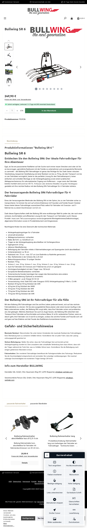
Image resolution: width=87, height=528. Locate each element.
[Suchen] (65, 18)
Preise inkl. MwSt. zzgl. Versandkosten (18, 99)
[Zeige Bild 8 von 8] (61, 89)
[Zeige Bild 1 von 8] (36, 89)
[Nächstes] (80, 67)
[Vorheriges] (17, 67)
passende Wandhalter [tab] (38, 404)
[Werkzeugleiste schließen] (47, 455)
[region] (43, 67)
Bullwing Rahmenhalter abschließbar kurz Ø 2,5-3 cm (24, 437)
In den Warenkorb (49, 111)
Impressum (26, 481)
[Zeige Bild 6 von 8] (54, 89)
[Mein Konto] (71, 18)
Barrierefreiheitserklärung (43, 483)
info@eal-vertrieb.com (64, 372)
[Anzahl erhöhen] (17, 110)
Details (25, 463)
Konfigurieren (28, 518)
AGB (10, 481)
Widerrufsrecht (43, 481)
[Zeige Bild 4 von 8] (47, 89)
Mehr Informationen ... (8, 525)
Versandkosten (42, 502)
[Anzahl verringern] (7, 110)
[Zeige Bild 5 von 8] (51, 89)
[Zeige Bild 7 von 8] (58, 89)
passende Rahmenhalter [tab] (16, 404)
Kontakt (33, 481)
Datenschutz (17, 481)
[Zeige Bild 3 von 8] (43, 89)
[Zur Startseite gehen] (43, 11)
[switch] (54, 463)
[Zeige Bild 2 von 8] (40, 89)
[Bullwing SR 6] (49, 67)
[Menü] (5, 18)
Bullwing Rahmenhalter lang (62, 436)
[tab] (12, 141)
